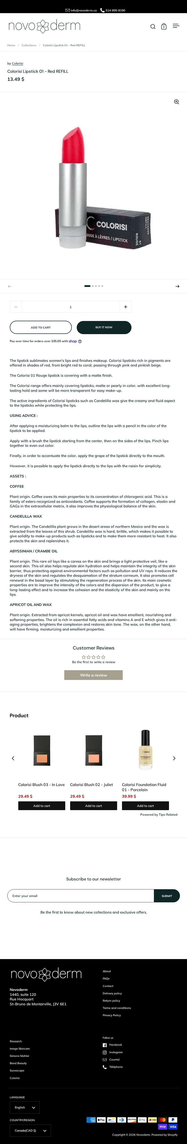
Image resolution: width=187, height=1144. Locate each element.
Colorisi (17, 63)
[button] (177, 286)
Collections (29, 45)
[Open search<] (153, 26)
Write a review (93, 675)
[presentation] (13, 758)
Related (172, 814)
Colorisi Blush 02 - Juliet (91, 784)
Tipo (162, 814)
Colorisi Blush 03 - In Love (41, 784)
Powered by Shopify (164, 1134)
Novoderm (143, 1134)
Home (11, 45)
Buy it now (103, 327)
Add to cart (41, 806)
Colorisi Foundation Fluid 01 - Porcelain (144, 787)
